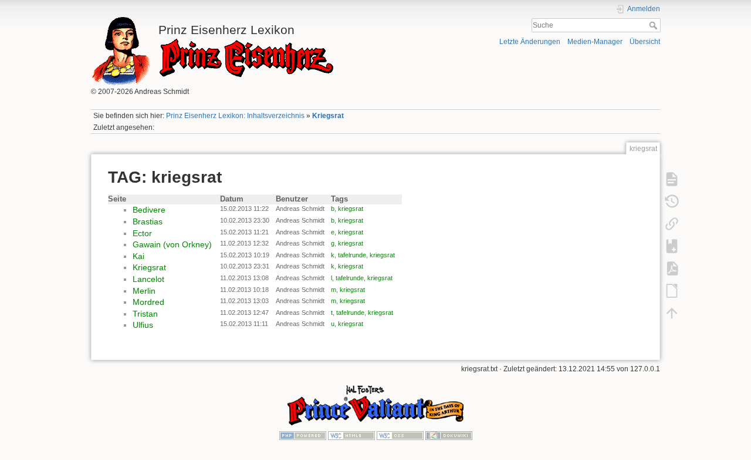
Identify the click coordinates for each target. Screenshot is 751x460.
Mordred (148, 302)
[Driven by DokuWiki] (448, 435)
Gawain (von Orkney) (172, 244)
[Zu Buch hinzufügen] (671, 245)
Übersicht (645, 42)
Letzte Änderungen (529, 42)
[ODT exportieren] (671, 290)
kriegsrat (350, 208)
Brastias (148, 221)
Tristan (145, 313)
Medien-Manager (595, 42)
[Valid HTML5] (351, 435)
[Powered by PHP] (302, 435)
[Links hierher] (671, 223)
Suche (654, 25)
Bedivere (149, 209)
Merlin (144, 291)
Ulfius (143, 325)
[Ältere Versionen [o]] (671, 201)
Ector (142, 233)
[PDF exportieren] (671, 268)
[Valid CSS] (400, 435)
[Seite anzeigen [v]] (671, 178)
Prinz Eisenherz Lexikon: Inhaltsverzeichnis (235, 116)
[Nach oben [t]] (671, 312)
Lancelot (148, 279)
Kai (138, 256)
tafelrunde (352, 254)
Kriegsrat (328, 116)
